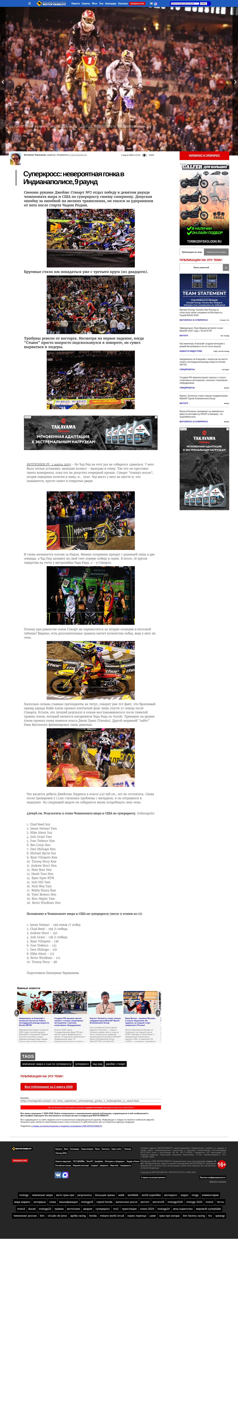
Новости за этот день (216, 252)
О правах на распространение (153, 1177)
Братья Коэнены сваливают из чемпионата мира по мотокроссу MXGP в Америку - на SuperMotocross (202, 414)
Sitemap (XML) (61, 1153)
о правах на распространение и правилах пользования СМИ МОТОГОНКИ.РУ (66, 1126)
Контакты (123, 3)
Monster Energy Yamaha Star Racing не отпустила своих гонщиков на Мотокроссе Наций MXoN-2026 (201, 312)
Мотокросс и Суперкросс (204, 156)
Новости (75, 3)
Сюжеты (86, 3)
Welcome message (217, 1181)
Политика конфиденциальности (212, 1177)
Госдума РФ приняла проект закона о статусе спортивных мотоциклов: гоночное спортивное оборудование (204, 380)
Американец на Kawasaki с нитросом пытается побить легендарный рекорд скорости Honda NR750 (204, 362)
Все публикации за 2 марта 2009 (49, 1086)
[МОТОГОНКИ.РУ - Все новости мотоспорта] (51, 5)
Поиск (97, 1148)
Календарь (110, 3)
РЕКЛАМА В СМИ (137, 3)
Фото (94, 3)
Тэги (101, 3)
